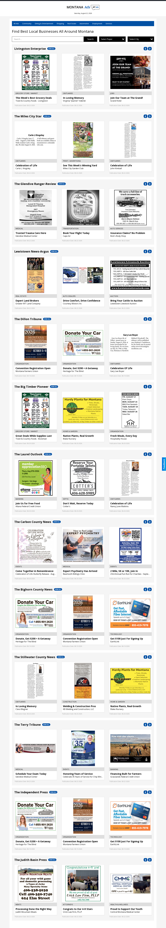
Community (26, 23)
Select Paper (106, 39)
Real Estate (71, 23)
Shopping (60, 23)
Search (90, 39)
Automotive (84, 23)
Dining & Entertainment (44, 23)
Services (109, 23)
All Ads (16, 23)
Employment (97, 23)
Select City (134, 39)
